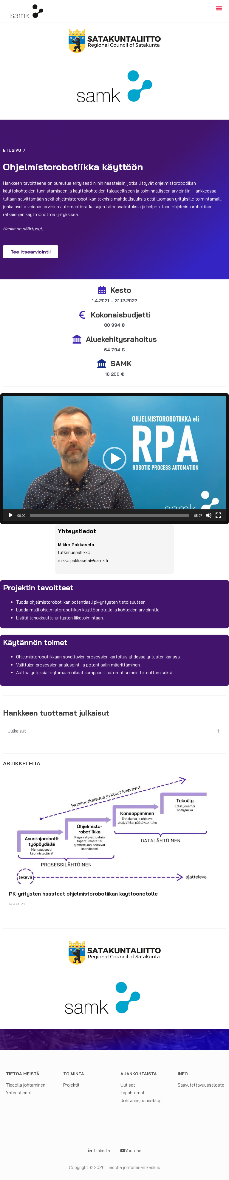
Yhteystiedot (19, 1093)
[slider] (109, 515)
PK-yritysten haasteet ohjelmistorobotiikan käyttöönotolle (83, 894)
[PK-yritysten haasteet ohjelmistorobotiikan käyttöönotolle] (114, 827)
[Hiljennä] (209, 515)
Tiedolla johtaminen (25, 1085)
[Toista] (11, 515)
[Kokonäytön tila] (218, 515)
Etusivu (12, 150)
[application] (114, 458)
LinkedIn (101, 1151)
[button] (114, 459)
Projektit (71, 1085)
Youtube (133, 1151)
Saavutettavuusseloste (201, 1085)
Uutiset (127, 1085)
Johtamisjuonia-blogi (141, 1100)
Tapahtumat (132, 1093)
